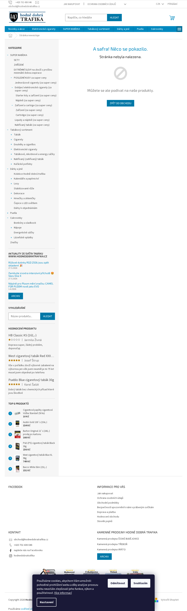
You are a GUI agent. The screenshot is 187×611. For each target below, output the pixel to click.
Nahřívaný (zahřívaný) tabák (29, 159)
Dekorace (19, 193)
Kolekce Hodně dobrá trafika (29, 174)
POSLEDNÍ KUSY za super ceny (30, 78)
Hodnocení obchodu (108, 517)
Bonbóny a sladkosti (25, 223)
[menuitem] (16, 29)
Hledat (114, 17)
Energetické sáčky (24, 232)
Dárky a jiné (16, 169)
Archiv (15, 295)
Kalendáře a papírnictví (26, 179)
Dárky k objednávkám (25, 208)
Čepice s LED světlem (25, 203)
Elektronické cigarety (25, 149)
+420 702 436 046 (23, 545)
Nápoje (18, 227)
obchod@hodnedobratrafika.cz (31, 539)
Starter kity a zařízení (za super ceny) (36, 95)
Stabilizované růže (24, 188)
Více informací (63, 593)
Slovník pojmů (104, 521)
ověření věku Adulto (32, 609)
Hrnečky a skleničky (24, 198)
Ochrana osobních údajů (101, 4)
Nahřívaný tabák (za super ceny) (32, 125)
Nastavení (46, 602)
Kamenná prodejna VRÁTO (111, 549)
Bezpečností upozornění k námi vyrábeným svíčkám (125, 507)
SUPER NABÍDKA (18, 55)
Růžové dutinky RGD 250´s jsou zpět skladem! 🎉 (28, 264)
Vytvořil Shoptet (170, 600)
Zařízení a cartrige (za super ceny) (33, 105)
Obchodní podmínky (108, 503)
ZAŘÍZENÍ (19, 65)
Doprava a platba (106, 512)
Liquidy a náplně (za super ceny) (32, 120)
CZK (158, 4)
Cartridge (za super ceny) (29, 115)
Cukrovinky (16, 218)
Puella (13, 213)
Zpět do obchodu (120, 103)
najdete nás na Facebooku (28, 550)
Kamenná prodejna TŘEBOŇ (112, 544)
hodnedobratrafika (24, 555)
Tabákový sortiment (21, 130)
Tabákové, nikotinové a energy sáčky (34, 154)
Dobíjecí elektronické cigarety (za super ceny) (33, 89)
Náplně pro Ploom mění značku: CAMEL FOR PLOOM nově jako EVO (30, 285)
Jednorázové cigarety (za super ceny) (35, 83)
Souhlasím (140, 583)
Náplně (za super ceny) (28, 100)
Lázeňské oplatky (23, 237)
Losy (16, 183)
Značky (14, 242)
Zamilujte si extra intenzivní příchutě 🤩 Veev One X (31, 274)
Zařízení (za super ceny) (29, 110)
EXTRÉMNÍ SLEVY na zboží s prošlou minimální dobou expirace (33, 71)
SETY (17, 60)
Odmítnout (117, 583)
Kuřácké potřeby (23, 164)
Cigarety (18, 139)
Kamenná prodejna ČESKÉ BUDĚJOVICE (118, 539)
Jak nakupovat (72, 4)
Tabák (17, 134)
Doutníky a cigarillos (25, 144)
